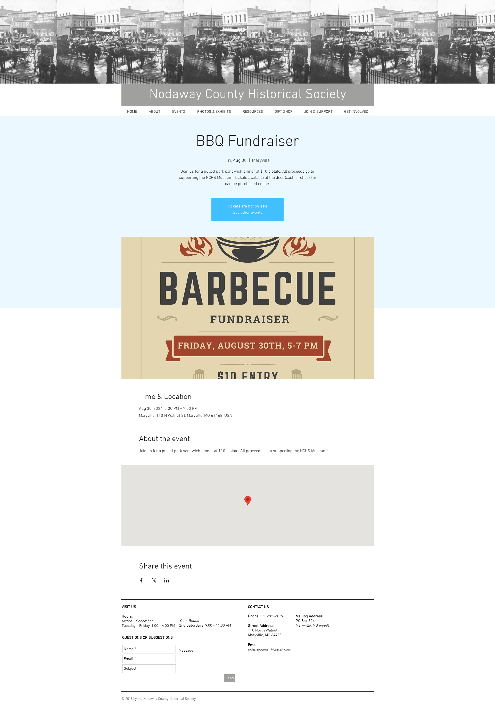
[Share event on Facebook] (141, 580)
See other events (247, 212)
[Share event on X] (154, 580)
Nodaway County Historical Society (247, 95)
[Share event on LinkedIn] (166, 580)
